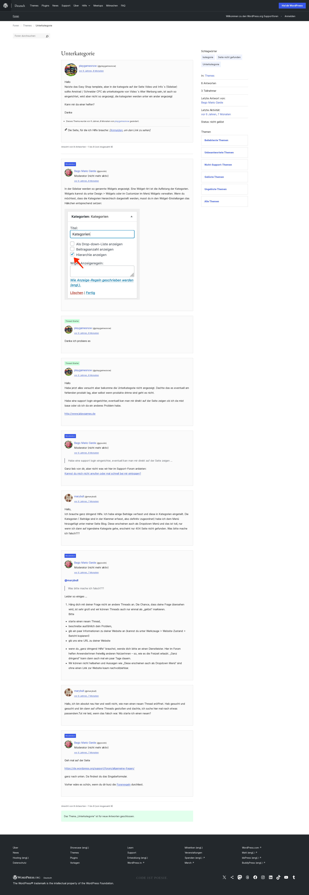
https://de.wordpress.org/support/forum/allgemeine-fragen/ (99, 768)
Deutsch (48, 877)
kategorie (208, 57)
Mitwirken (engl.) (194, 847)
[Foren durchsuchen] (47, 35)
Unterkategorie (211, 64)
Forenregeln (124, 784)
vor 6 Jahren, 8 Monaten (91, 71)
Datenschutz (19, 862)
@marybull (71, 580)
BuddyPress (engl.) (253, 862)
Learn (130, 847)
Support (131, 852)
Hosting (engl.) (21, 857)
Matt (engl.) (249, 852)
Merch (189, 862)
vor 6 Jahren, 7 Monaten (86, 501)
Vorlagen (75, 862)
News (16, 852)
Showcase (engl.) (79, 847)
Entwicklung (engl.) (137, 857)
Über (15, 847)
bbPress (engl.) (251, 857)
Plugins (74, 857)
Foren (16, 16)
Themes (27, 25)
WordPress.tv (136, 862)
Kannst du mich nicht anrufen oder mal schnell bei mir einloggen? (103, 473)
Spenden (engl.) (195, 857)
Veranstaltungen (193, 852)
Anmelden (116, 130)
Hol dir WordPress (292, 5)
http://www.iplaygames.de (80, 413)
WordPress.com (252, 847)
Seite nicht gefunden (229, 57)
